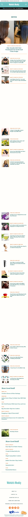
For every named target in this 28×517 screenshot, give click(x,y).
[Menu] (26, 4)
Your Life (12, 58)
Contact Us (14, 494)
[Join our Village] (23, 512)
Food (3, 402)
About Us (14, 491)
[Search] (2, 4)
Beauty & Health (11, 45)
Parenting (4, 396)
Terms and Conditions (14, 500)
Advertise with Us (14, 497)
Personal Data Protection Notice (14, 503)
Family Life (4, 391)
